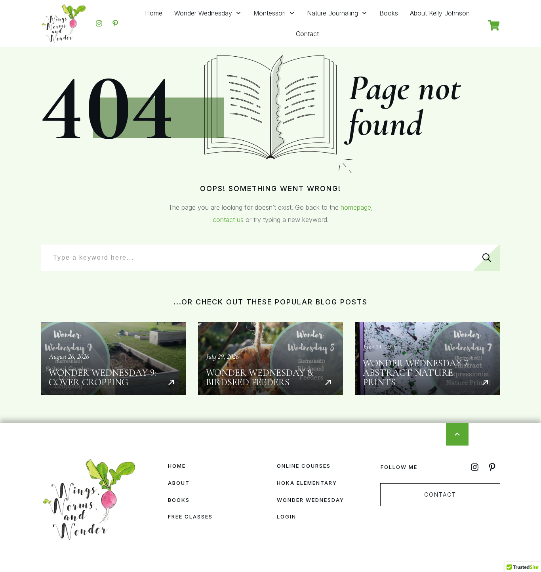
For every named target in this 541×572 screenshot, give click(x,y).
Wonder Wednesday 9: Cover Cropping (113, 358)
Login (286, 516)
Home (177, 466)
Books (179, 500)
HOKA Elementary (307, 483)
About (179, 483)
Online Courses (304, 466)
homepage (356, 207)
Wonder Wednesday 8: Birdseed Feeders (270, 358)
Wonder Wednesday (310, 500)
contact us (228, 220)
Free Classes (190, 516)
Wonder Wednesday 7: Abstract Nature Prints (427, 358)
